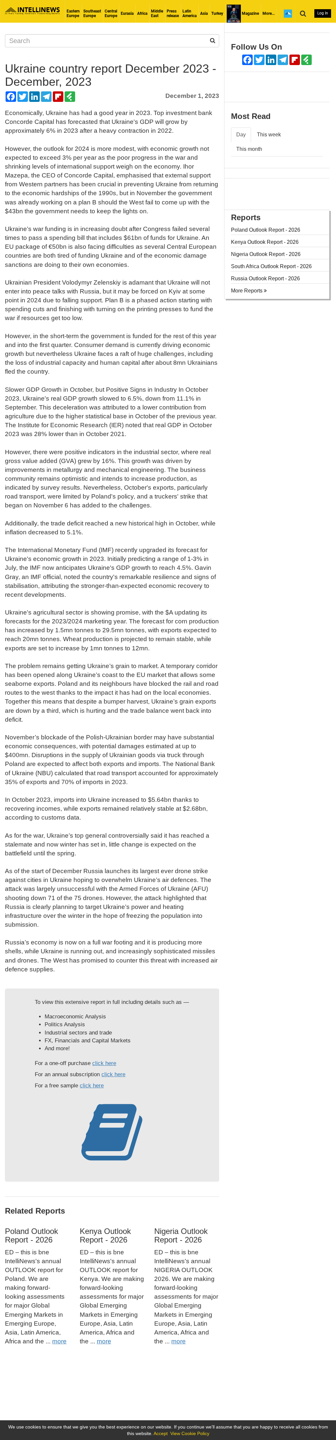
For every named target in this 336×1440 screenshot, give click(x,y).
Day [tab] (241, 134)
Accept (161, 1433)
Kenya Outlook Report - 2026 (105, 1235)
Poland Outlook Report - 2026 (31, 1235)
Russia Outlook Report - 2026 (265, 278)
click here (104, 1063)
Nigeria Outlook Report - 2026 (181, 1235)
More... (268, 13)
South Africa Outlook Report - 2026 (271, 266)
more (59, 1341)
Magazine (250, 13)
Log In (322, 13)
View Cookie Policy (189, 1433)
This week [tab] (269, 134)
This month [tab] (249, 149)
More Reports (247, 290)
